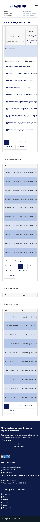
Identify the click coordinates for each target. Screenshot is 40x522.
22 (11, 270)
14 (32, 261)
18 (20, 266)
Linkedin (6, 502)
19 (25, 266)
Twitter (5, 500)
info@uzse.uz (7, 472)
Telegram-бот (7, 508)
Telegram (6, 497)
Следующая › (9, 146)
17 (15, 266)
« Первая (8, 261)
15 (6, 266)
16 (11, 266)
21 (6, 270)
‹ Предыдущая (19, 261)
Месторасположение (10, 480)
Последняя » (21, 146)
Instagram (6, 505)
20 (30, 266)
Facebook (6, 494)
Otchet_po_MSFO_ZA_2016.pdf (19, 87)
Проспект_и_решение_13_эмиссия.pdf (22, 116)
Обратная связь (19, 446)
